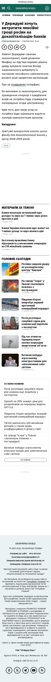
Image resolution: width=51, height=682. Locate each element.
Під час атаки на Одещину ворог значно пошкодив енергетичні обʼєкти (34, 341)
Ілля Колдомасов (11, 41)
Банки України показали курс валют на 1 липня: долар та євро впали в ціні (25, 230)
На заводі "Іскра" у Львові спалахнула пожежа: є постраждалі (33, 285)
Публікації (17, 15)
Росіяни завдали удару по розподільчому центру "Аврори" (35, 267)
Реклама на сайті (18, 554)
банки (6, 146)
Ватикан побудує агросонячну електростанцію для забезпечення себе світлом (34, 361)
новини (6, 15)
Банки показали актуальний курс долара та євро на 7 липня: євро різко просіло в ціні (24, 215)
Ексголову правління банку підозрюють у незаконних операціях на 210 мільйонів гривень (24, 243)
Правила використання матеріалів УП (25, 561)
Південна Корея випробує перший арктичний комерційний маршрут (35, 304)
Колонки (30, 15)
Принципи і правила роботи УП (25, 564)
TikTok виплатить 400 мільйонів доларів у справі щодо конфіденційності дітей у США (23, 426)
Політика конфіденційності (25, 557)
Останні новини (14, 383)
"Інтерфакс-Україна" (36, 581)
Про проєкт (35, 554)
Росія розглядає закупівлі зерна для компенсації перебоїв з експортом (35, 322)
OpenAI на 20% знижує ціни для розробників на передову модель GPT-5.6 (25, 404)
